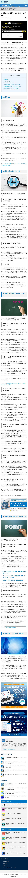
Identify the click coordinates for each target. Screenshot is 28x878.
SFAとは (5, 865)
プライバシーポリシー (7, 29)
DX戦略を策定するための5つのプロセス (13, 84)
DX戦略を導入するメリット (10, 82)
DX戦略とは (6, 79)
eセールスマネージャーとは (9, 867)
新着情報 (16, 874)
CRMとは (5, 863)
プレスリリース (22, 874)
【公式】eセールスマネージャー (11, 2)
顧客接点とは (6, 861)
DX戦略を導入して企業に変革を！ (12, 88)
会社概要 (12, 874)
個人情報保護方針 (6, 874)
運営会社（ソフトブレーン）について (9, 749)
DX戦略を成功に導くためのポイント (12, 86)
